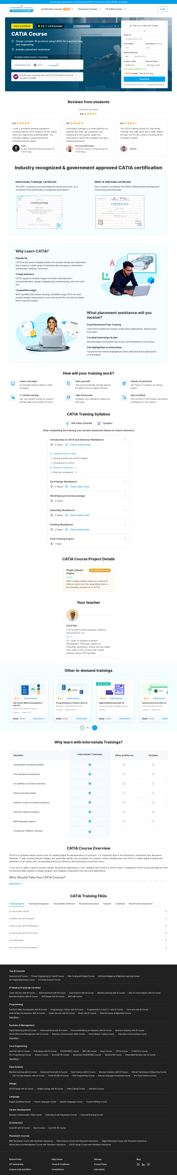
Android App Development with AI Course (27, 1013)
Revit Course (39, 1128)
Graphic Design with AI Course (50, 1089)
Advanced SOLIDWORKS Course (87, 1055)
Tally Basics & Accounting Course (132, 1034)
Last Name (153, 44)
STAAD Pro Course (140, 1051)
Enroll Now (144, 79)
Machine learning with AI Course (111, 993)
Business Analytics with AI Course (23, 996)
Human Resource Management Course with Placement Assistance (37, 1144)
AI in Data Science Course (49, 980)
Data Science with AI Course (81, 993)
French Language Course (45, 1102)
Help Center (57, 1159)
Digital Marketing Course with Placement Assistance (124, 1141)
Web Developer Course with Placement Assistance (31, 1141)
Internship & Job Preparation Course (61, 1115)
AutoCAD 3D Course (60, 1055)
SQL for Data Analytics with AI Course (145, 993)
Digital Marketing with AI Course (23, 1030)
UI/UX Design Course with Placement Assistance (90, 1144)
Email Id (127, 35)
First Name (128, 44)
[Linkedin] (143, 1164)
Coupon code (130, 61)
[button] (88, 912)
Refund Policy (15, 1159)
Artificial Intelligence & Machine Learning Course (119, 976)
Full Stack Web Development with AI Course (28, 1009)
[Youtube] (148, 1164)
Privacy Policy (100, 1164)
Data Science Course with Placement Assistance (77, 1141)
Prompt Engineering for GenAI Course (47, 976)
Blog (139, 1159)
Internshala (99, 1169)
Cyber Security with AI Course (22, 993)
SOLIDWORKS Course (69, 1051)
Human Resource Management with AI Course (28, 1034)
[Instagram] (138, 1164)
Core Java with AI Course (137, 1009)
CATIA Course (122, 1051)
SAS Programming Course (83, 1075)
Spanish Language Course (71, 1102)
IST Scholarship (16, 1164)
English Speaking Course (20, 1102)
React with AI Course (87, 1013)
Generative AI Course (18, 976)
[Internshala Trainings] (21, 8)
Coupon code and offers (20, 1169)
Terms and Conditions (155, 84)
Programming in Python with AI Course (67, 1009)
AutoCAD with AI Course (19, 1051)
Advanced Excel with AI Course (52, 993)
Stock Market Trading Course (101, 1034)
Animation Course (96, 1089)
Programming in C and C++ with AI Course (105, 1009)
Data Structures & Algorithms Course (115, 1013)
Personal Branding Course (92, 1115)
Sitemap (97, 1159)
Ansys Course (106, 1051)
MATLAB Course (75, 996)
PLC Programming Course (20, 1055)
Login (162, 9)
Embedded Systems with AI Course (140, 1055)
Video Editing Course (76, 1089)
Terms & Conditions (60, 1164)
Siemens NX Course (113, 1055)
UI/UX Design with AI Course (21, 1089)
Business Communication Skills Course (68, 1034)
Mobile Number (131, 52)
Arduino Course (41, 1055)
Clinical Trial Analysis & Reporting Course (148, 1072)
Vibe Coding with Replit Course (81, 976)
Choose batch (151, 61)
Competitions (58, 1169)
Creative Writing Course (96, 1102)
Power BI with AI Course (58, 1075)
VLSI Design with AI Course (52, 996)
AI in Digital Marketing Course (21, 980)
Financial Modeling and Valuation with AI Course (91, 1030)
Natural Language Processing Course (114, 1075)
